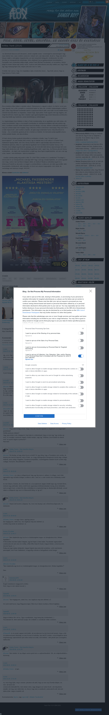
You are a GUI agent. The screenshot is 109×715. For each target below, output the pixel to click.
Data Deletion (42, 423)
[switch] (81, 333)
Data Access (54, 423)
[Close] (91, 292)
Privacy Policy (66, 423)
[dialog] (54, 357)
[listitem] (54, 328)
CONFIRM (39, 416)
